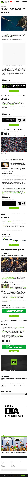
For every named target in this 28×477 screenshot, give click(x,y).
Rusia (2, 236)
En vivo (11, 1)
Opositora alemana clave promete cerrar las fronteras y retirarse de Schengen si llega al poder (14, 385)
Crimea (3, 82)
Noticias (2, 460)
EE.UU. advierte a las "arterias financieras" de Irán (8, 380)
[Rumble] (17, 1)
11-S (2, 116)
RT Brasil (7, 474)
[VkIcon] (16, 1)
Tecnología (9, 236)
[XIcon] (18, 1)
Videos (2, 463)
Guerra (3, 278)
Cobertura (12, 464)
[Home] (2, 2)
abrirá (16, 71)
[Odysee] (11, 472)
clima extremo (5, 278)
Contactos (12, 462)
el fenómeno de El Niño (9, 300)
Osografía (3, 435)
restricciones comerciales (11, 278)
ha (11, 334)
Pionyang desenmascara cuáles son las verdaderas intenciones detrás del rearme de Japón (4, 168)
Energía (13, 307)
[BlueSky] (21, 1)
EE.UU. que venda (18, 335)
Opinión (2, 464)
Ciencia (5, 116)
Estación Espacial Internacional (12, 82)
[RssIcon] (17, 472)
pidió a (15, 335)
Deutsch (12, 474)
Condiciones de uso (13, 466)
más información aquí (16, 475)
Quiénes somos (12, 461)
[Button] (14, 1)
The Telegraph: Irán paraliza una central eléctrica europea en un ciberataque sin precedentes (14, 378)
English (15, 474)
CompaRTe (4, 474)
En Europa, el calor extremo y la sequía (14, 290)
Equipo (11, 463)
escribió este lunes (4, 157)
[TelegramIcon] (19, 1)
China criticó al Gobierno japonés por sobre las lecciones (13, 189)
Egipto (10, 307)
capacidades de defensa (22, 160)
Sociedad (21, 116)
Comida (7, 307)
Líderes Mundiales (3, 466)
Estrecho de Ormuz (23, 307)
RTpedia (2, 465)
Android (21, 461)
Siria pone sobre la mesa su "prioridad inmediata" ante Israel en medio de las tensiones (13, 383)
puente (8, 35)
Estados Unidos (10, 116)
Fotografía (18, 82)
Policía (17, 116)
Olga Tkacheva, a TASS (10, 221)
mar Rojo (11, 286)
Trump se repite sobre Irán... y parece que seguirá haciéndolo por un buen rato (13, 453)
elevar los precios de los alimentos (10, 277)
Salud (5, 236)
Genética (14, 116)
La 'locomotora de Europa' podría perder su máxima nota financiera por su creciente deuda (4, 290)
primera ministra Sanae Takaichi (11, 157)
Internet (22, 82)
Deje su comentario (14, 90)
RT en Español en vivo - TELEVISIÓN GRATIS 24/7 (8, 370)
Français (18, 474)
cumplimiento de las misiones (14, 165)
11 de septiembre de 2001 (16, 102)
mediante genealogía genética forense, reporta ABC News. (9, 104)
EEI (12, 36)
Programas (2, 462)
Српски (20, 474)
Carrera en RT (12, 465)
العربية (10, 474)
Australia (3, 307)
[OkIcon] (22, 1)
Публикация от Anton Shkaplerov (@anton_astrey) (11, 65)
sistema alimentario (4, 280)
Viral (1, 461)
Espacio (6, 82)
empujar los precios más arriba (13, 297)
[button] (14, 362)
